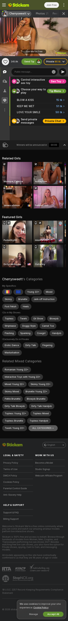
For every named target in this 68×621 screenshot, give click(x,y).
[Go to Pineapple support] (6, 578)
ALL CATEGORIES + (43, 428)
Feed (56, 13)
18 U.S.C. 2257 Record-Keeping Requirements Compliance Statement (32, 591)
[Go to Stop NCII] (23, 578)
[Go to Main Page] (21, 5)
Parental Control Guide (15, 488)
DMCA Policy (10, 475)
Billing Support (11, 519)
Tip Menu (55, 91)
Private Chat (53, 121)
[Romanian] (7, 292)
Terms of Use (10, 469)
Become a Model (44, 463)
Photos (42, 13)
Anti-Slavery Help (12, 495)
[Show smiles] (53, 72)
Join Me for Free (34, 51)
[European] (18, 292)
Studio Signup (42, 469)
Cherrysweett (12, 279)
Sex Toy (56, 81)
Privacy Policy (10, 463)
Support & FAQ (11, 512)
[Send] (62, 71)
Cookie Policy (40, 607)
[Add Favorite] (5, 61)
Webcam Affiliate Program (48, 475)
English (51, 445)
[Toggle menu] (4, 5)
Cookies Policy (11, 482)
